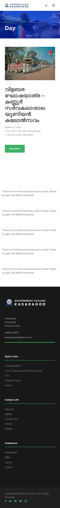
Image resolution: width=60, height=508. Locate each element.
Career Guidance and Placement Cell (23, 371)
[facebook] (5, 501)
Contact (9, 467)
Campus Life (11, 419)
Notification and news (20, 135)
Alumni (8, 385)
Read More (14, 148)
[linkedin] (10, 501)
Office (8, 457)
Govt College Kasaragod (26, 131)
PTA (7, 375)
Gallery (8, 414)
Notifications (11, 452)
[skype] (15, 501)
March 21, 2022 (13, 127)
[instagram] (26, 501)
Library (8, 424)
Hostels (8, 429)
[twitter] (20, 501)
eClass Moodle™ (13, 366)
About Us (9, 409)
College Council (13, 380)
